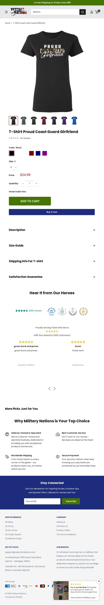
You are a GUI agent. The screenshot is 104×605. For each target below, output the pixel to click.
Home (7, 23)
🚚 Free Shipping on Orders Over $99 (52, 2)
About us (60, 522)
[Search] (82, 12)
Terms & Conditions (66, 534)
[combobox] (55, 12)
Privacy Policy (63, 530)
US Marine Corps (13, 538)
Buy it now (52, 212)
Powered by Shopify (13, 597)
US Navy (9, 522)
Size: (12, 161)
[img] (52, 331)
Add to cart (30, 201)
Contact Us (62, 526)
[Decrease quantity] (22, 183)
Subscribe (71, 501)
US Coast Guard (13, 534)
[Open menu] (6, 12)
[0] (96, 11)
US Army (9, 526)
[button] (50, 388)
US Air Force (11, 530)
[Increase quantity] (36, 183)
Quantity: (14, 183)
